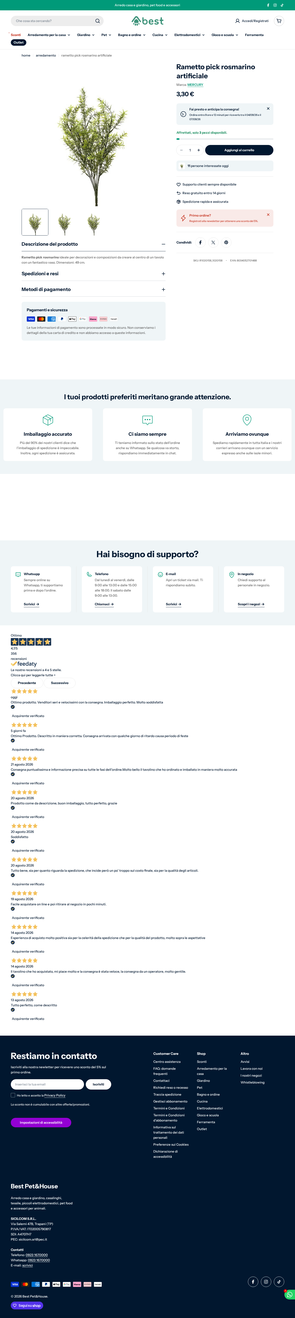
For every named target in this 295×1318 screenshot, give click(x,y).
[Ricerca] (97, 21)
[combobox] (57, 21)
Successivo (59, 683)
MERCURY (195, 85)
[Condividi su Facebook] (200, 242)
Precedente (27, 683)
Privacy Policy (54, 1095)
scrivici (27, 1265)
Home (26, 55)
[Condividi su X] (213, 242)
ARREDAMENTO (46, 55)
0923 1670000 (37, 1255)
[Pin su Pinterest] (226, 242)
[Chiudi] (268, 108)
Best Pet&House (34, 1296)
